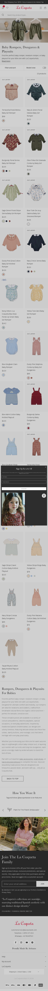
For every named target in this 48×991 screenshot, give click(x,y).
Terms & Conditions (14, 492)
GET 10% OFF (23, 488)
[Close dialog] (46, 467)
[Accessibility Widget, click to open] (44, 495)
